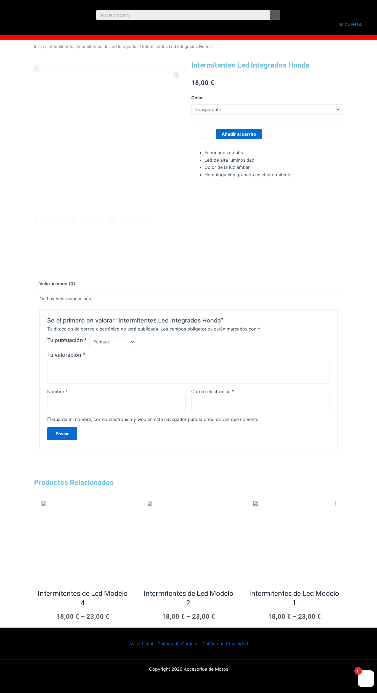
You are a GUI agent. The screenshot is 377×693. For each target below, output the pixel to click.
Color (197, 97)
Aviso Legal (141, 643)
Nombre (57, 391)
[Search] (275, 15)
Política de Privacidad (225, 643)
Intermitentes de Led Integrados (108, 46)
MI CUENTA (350, 24)
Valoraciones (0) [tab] (57, 283)
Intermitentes (60, 46)
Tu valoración (66, 354)
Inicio (39, 46)
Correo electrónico (212, 391)
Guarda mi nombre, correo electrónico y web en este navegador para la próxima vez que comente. (155, 419)
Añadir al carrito (239, 134)
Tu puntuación (67, 340)
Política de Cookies (178, 643)
